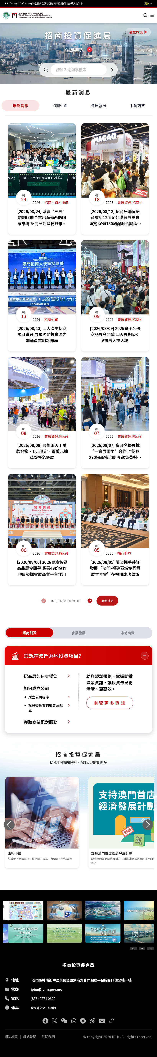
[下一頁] (90, 601)
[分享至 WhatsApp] (74, 1021)
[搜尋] (145, 15)
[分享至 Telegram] (83, 1021)
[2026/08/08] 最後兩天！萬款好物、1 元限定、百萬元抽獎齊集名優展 (46, 3)
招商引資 (60, 105)
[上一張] (9, 824)
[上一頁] (43, 601)
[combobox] (80, 69)
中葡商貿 (137, 105)
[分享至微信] (64, 1021)
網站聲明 (29, 1037)
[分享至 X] (54, 1021)
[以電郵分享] (102, 1021)
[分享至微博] (92, 1021)
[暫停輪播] (142, 948)
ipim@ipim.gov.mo (46, 989)
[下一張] (147, 824)
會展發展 (98, 105)
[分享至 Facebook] (45, 1021)
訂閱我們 (48, 1037)
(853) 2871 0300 (43, 998)
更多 (146, 3)
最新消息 (20, 105)
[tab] (29, 632)
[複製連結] (111, 1021)
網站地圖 (11, 1037)
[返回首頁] (10, 15)
